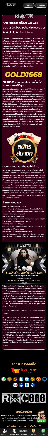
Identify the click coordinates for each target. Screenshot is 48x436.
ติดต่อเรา (43, 434)
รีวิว (40, 426)
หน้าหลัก (11, 426)
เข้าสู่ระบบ (29, 5)
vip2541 (5, 109)
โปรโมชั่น (32, 426)
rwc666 (13, 53)
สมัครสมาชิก (41, 5)
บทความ (22, 426)
